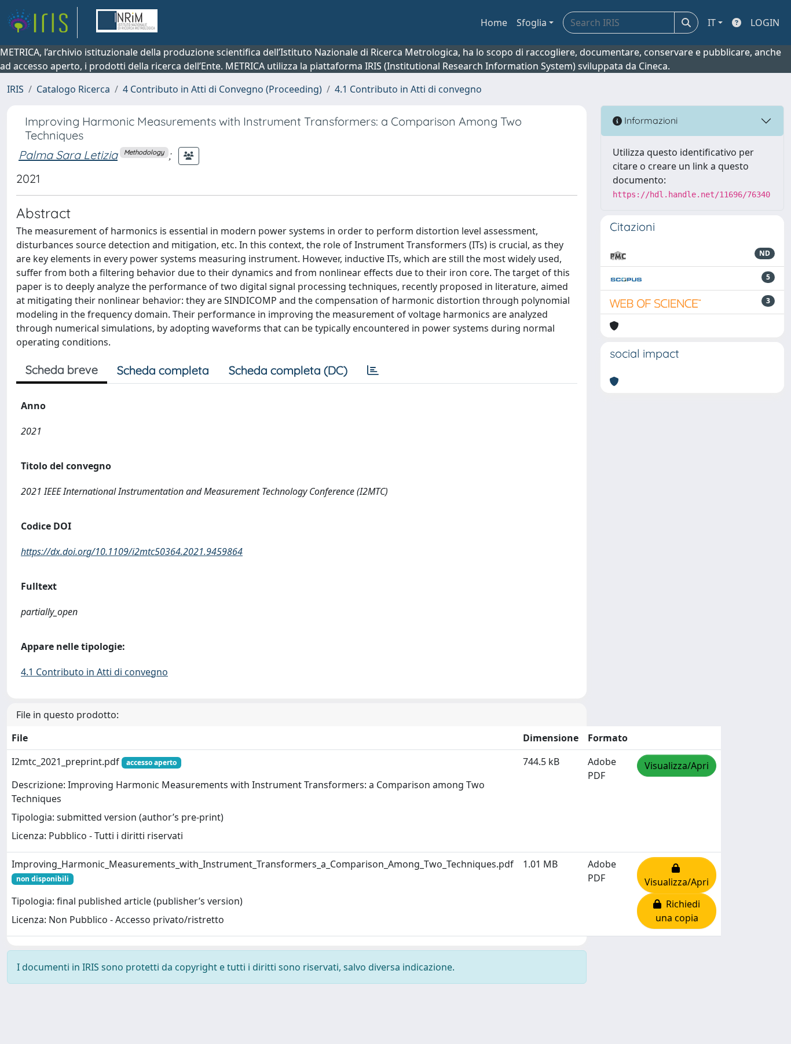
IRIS (15, 89)
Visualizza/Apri (676, 765)
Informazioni (650, 120)
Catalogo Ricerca (73, 89)
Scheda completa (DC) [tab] (288, 370)
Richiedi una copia (678, 911)
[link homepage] (42, 22)
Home (494, 22)
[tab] (373, 370)
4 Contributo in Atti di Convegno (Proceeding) (222, 89)
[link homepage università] (127, 22)
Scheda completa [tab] (163, 370)
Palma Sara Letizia (68, 155)
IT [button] (712, 22)
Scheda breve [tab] (61, 369)
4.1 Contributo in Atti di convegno (408, 89)
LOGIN (764, 22)
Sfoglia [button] (532, 22)
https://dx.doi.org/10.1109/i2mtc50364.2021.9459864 (132, 551)
